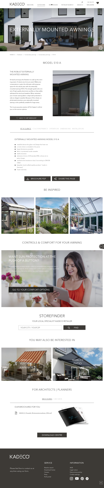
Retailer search (67, 5)
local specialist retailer (20, 107)
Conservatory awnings (30, 54)
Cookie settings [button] (75, 474)
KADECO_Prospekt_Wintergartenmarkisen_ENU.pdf (35, 413)
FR (93, 2)
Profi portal (47, 477)
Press (45, 474)
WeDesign (53, 5)
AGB (71, 468)
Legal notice (74, 470)
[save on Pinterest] (101, 48)
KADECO (12, 54)
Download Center (49, 470)
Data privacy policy (76, 472)
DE (88, 2)
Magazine (90, 5)
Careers (46, 472)
